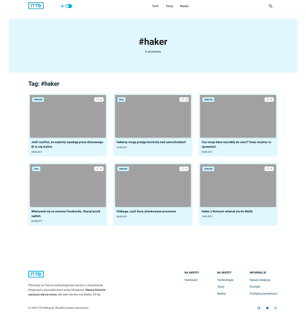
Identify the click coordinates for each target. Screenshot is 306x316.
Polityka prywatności (264, 293)
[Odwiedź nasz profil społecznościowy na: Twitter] (267, 308)
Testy (169, 6)
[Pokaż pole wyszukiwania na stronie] (270, 6)
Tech (155, 6)
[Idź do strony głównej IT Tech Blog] (71, 277)
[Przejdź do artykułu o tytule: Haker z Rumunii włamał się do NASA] (238, 185)
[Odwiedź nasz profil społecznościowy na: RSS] (276, 308)
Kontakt (255, 286)
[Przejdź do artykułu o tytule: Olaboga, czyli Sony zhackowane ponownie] (153, 185)
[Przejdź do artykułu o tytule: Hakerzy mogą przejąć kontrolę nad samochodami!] (153, 116)
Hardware (191, 280)
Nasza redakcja (260, 280)
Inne (121, 99)
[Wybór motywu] (66, 6)
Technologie (225, 280)
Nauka (184, 6)
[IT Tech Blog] (36, 6)
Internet (38, 99)
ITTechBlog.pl (46, 307)
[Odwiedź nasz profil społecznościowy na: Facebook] (259, 308)
